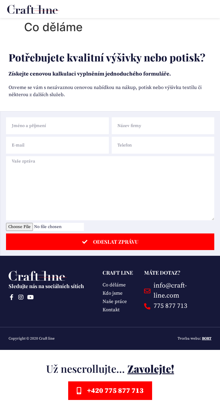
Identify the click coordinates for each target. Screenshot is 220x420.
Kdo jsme (113, 293)
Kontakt (111, 310)
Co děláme (114, 285)
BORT (206, 338)
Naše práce (115, 301)
